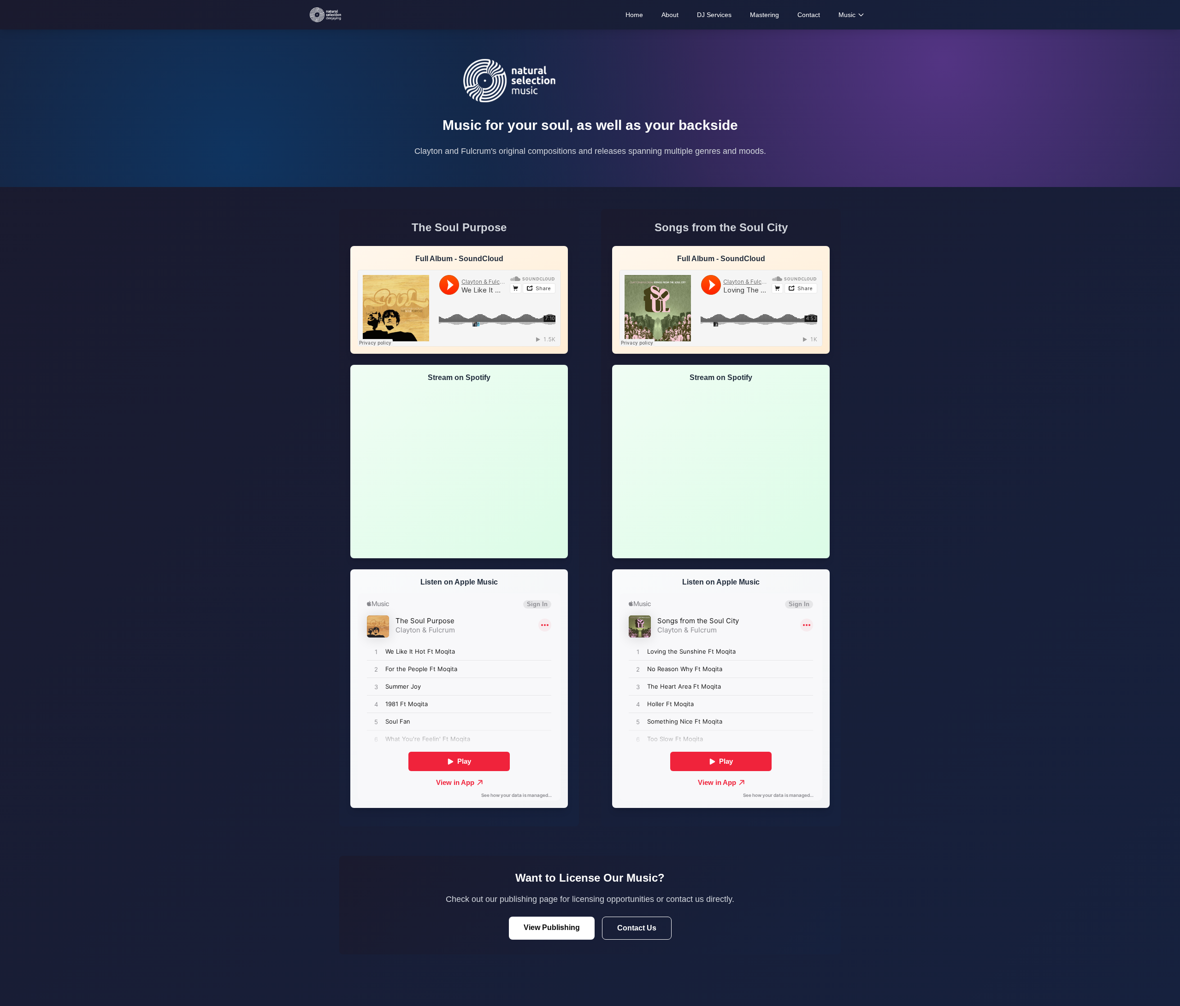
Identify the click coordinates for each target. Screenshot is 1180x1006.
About (669, 14)
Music (847, 14)
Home (634, 14)
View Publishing (552, 927)
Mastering (764, 14)
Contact (808, 14)
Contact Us (636, 928)
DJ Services (714, 14)
